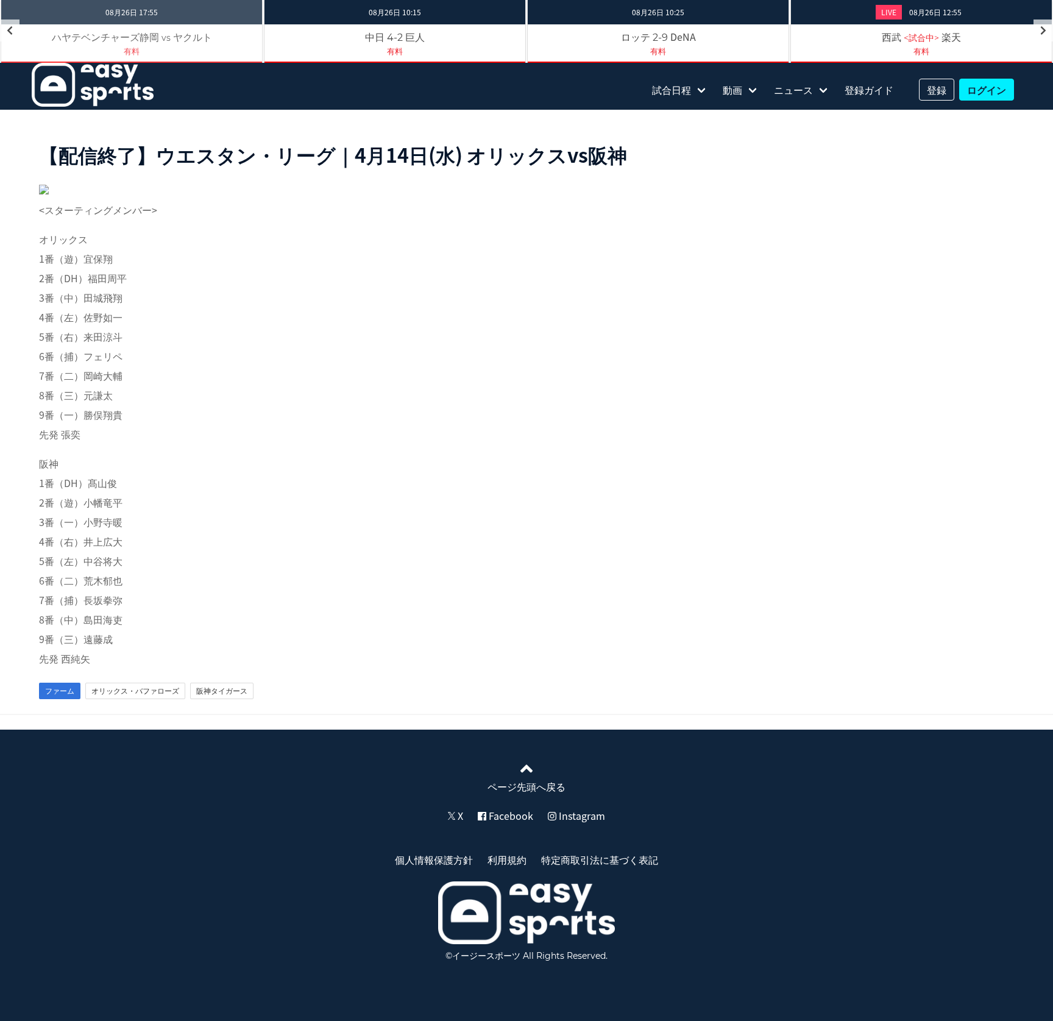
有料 (395, 51)
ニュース (793, 89)
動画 (732, 89)
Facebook (509, 815)
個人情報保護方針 (434, 859)
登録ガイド (869, 89)
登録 (936, 89)
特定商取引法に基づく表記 (599, 859)
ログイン (986, 89)
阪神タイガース (221, 690)
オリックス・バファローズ (135, 690)
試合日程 (671, 89)
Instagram (580, 815)
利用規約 (507, 859)
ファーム (59, 690)
